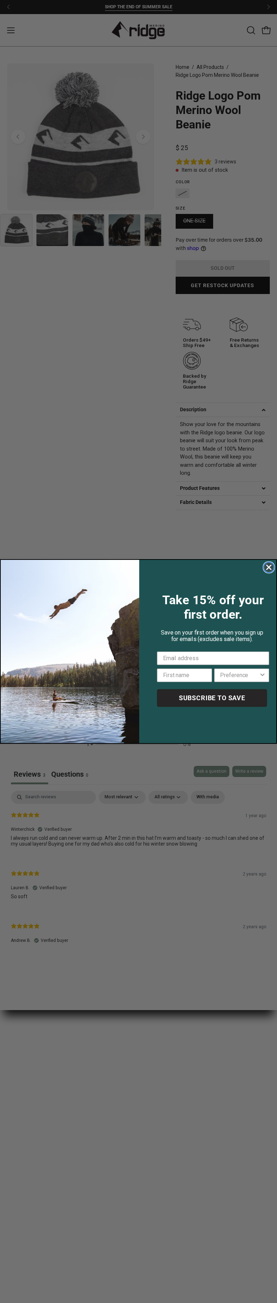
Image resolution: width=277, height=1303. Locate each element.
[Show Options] (262, 675)
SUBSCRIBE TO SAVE (212, 698)
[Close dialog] (269, 567)
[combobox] (239, 675)
